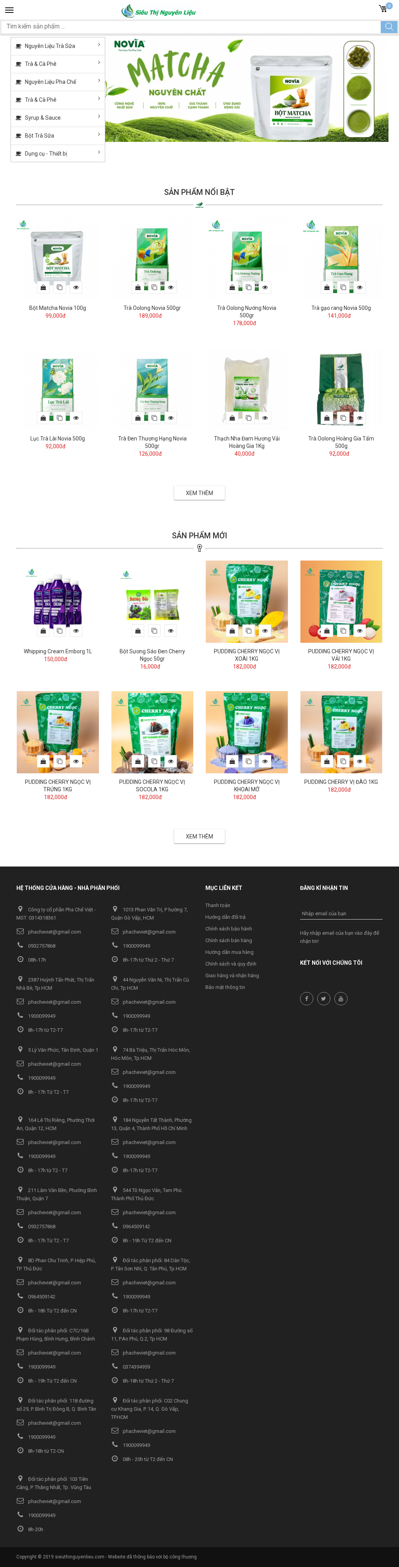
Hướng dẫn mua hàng (229, 952)
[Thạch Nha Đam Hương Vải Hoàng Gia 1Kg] (247, 388)
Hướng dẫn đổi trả (225, 917)
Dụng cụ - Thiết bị (45, 153)
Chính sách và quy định (230, 964)
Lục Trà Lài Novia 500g (57, 438)
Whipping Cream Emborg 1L (58, 651)
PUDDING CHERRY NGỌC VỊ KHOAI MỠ (247, 785)
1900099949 (136, 946)
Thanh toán (217, 905)
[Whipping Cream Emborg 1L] (58, 601)
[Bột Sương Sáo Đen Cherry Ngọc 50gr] (152, 601)
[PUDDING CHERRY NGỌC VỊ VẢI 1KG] (341, 601)
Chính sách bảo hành (228, 929)
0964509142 (136, 1226)
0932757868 (41, 946)
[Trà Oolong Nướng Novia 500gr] (247, 258)
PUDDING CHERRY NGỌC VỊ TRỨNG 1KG (58, 785)
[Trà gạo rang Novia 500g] (341, 258)
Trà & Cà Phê (40, 64)
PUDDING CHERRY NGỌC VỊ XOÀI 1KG (247, 655)
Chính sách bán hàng (228, 940)
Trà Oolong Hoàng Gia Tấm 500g (341, 442)
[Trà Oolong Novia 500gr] (152, 258)
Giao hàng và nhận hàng (232, 975)
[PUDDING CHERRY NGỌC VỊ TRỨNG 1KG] (58, 732)
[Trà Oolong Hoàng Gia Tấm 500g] (341, 388)
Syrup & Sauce (42, 118)
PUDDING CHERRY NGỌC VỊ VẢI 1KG (341, 655)
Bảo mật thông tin (225, 987)
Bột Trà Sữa (39, 136)
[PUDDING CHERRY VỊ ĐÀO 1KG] (341, 732)
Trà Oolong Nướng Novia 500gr (246, 311)
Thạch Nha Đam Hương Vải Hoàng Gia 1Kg (247, 442)
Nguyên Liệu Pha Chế (50, 82)
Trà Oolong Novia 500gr (152, 308)
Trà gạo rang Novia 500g (341, 308)
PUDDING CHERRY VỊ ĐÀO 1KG (341, 782)
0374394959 (136, 1367)
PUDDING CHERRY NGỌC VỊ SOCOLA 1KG (152, 785)
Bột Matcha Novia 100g (57, 308)
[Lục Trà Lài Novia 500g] (58, 388)
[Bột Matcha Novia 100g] (58, 258)
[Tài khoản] (370, 9)
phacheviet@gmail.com (54, 932)
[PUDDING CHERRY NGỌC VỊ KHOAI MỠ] (247, 732)
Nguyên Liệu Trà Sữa (49, 46)
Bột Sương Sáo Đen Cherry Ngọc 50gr (152, 655)
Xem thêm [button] (199, 493)
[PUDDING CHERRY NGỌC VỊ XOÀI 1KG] (247, 601)
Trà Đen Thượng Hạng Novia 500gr (152, 442)
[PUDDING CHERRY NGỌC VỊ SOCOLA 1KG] (152, 732)
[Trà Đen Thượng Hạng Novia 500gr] (152, 388)
